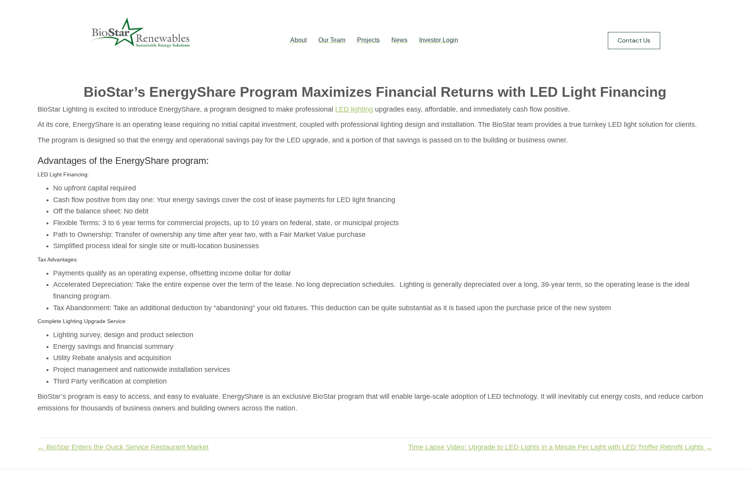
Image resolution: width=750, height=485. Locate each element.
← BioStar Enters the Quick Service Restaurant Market (123, 447)
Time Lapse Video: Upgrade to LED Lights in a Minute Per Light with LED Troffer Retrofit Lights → (560, 447)
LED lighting (354, 109)
